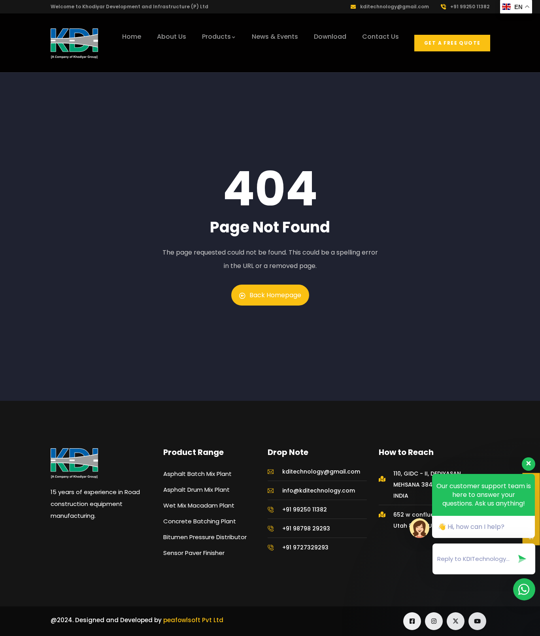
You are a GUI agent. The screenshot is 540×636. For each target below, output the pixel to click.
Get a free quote (452, 43)
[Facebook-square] (412, 621)
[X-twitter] (455, 621)
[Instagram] (434, 621)
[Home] (74, 43)
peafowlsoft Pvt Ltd (193, 620)
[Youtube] (477, 621)
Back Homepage (275, 295)
